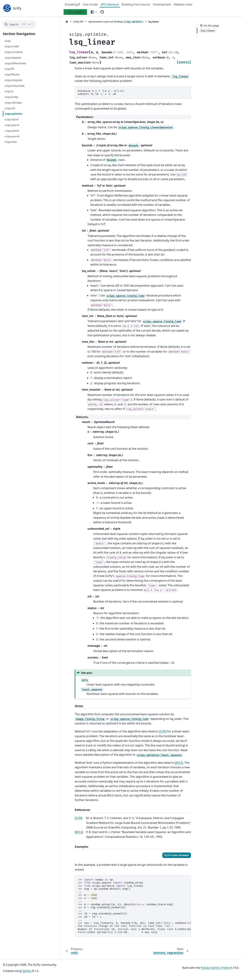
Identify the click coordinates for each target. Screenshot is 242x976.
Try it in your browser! (176, 855)
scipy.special (12, 136)
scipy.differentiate (15, 63)
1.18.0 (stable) (74, 12)
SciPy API (78, 21)
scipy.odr (10, 108)
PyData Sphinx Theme (215, 968)
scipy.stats (11, 141)
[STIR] (162, 731)
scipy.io (9, 91)
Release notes (183, 4)
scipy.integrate (13, 80)
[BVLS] (179, 763)
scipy (8, 40)
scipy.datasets (13, 57)
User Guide (90, 4)
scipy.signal (11, 119)
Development (162, 4)
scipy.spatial (12, 130)
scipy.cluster (12, 46)
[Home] (66, 22)
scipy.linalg (11, 97)
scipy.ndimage (13, 102)
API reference (110, 4)
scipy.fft (9, 68)
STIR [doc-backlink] (78, 818)
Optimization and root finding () (115, 21)
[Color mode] (93, 12)
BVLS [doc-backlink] (79, 832)
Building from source (136, 4)
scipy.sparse (12, 125)
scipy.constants (14, 52)
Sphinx (26, 971)
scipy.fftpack (12, 74)
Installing (71, 4)
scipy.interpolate (14, 85)
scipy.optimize (13, 113)
